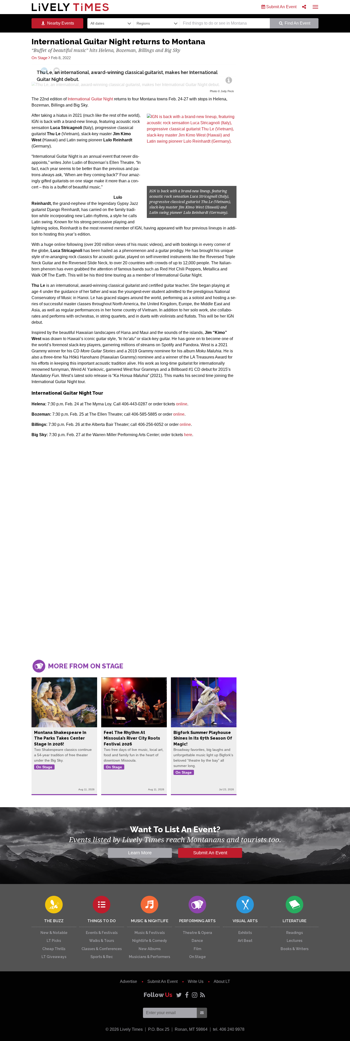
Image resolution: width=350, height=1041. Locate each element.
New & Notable (53, 933)
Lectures (294, 941)
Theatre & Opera (197, 933)
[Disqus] (134, 582)
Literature (294, 921)
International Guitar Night (90, 99)
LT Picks (54, 941)
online (181, 404)
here (188, 435)
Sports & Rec (101, 957)
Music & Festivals (150, 933)
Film (197, 949)
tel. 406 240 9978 (228, 1029)
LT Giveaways (54, 957)
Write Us (195, 981)
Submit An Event (280, 7)
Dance (197, 941)
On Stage (197, 957)
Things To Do (101, 921)
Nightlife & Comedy (149, 941)
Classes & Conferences (101, 949)
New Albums (150, 949)
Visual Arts (245, 921)
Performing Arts (197, 921)
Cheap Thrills (53, 949)
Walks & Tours (101, 941)
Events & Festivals (102, 933)
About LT (222, 981)
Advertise (128, 981)
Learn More (140, 852)
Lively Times (70, 7)
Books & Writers (294, 949)
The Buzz (54, 921)
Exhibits (245, 933)
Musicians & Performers (149, 957)
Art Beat (245, 941)
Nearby (60, 23)
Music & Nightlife (149, 921)
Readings (294, 933)
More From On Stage (84, 666)
